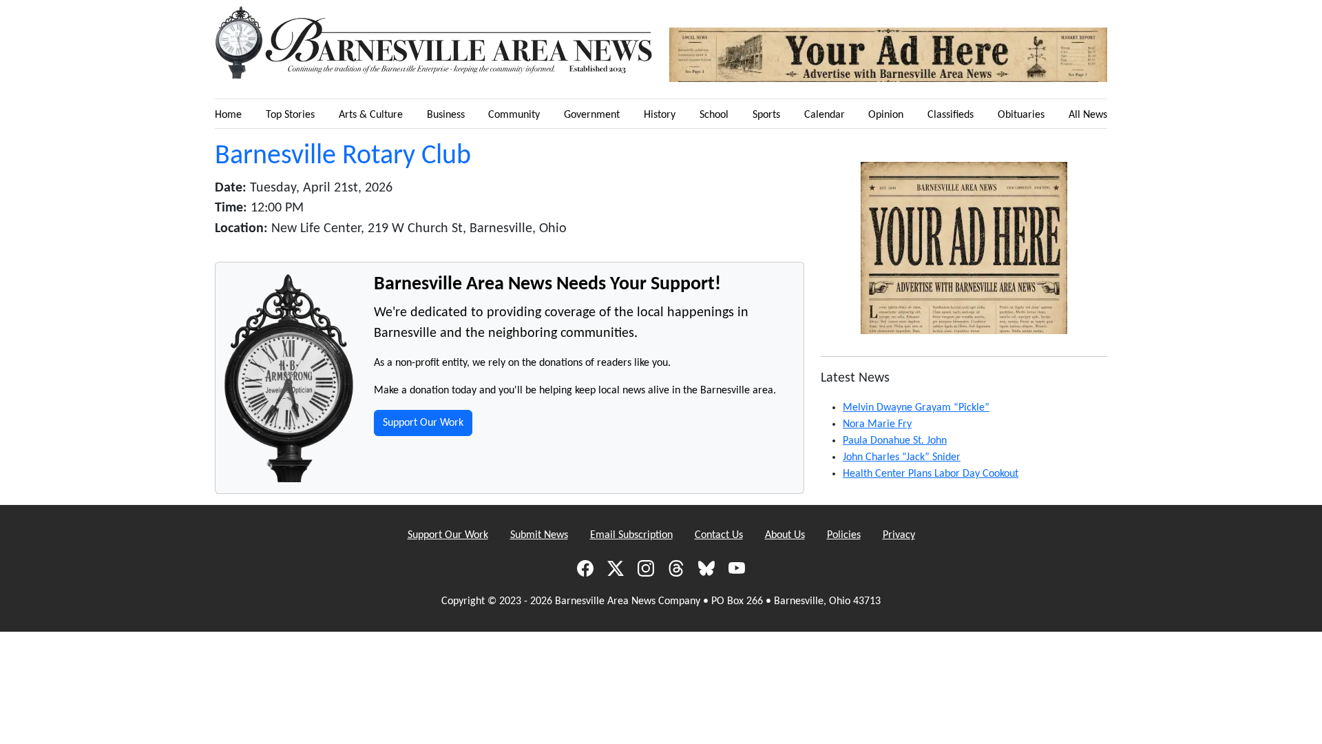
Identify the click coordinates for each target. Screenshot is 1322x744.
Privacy (899, 535)
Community (514, 115)
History (659, 115)
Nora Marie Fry (877, 424)
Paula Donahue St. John (895, 440)
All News (1088, 115)
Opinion (885, 115)
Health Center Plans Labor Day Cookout (930, 473)
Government (592, 115)
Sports (766, 115)
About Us (785, 535)
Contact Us (719, 535)
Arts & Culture (371, 115)
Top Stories (290, 115)
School (714, 115)
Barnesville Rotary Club (343, 156)
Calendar (824, 115)
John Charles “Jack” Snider (902, 457)
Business (446, 115)
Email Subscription (631, 535)
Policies (844, 535)
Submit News (539, 535)
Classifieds (950, 115)
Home (228, 115)
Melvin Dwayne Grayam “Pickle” (916, 407)
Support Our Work (423, 422)
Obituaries (1021, 115)
